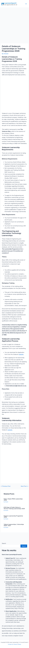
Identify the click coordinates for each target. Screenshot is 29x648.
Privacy (19, 644)
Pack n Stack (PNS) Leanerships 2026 (13, 499)
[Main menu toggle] (26, 3)
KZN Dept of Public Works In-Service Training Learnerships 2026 (14, 508)
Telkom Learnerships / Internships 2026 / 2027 (14, 525)
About (15, 644)
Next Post (24, 486)
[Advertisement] (14, 24)
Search (4, 543)
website (21, 354)
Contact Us (10, 644)
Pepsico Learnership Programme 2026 (13, 516)
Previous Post (5, 486)
